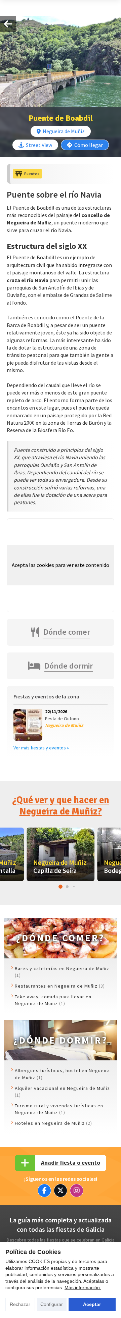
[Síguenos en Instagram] (76, 1190)
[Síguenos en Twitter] (60, 1190)
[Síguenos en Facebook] (44, 1190)
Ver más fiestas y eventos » (41, 748)
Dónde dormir (68, 666)
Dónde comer (66, 632)
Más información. (83, 1287)
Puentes (31, 173)
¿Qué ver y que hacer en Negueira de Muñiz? (60, 805)
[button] (60, 887)
